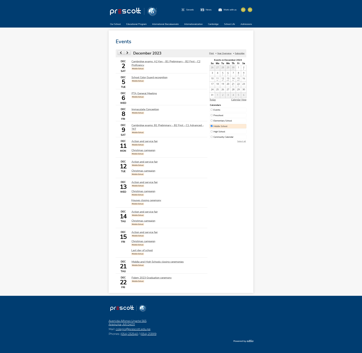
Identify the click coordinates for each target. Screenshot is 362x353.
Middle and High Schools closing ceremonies (158, 262)
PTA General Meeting (144, 93)
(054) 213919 (148, 334)
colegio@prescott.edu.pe (133, 329)
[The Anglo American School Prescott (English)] (133, 11)
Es (243, 9)
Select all (241, 141)
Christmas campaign (143, 150)
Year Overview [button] (224, 53)
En (250, 9)
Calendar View (238, 99)
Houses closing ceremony (146, 200)
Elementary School (222, 120)
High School (219, 131)
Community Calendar (223, 137)
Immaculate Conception (145, 109)
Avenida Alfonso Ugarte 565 (127, 322)
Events (216, 109)
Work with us (230, 9)
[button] (115, 25)
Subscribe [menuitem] (239, 53)
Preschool (218, 115)
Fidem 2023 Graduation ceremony (152, 278)
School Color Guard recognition (149, 77)
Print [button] (211, 53)
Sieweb (190, 9)
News (209, 9)
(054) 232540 (129, 334)
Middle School (220, 126)
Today (213, 99)
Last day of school (142, 250)
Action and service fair (145, 141)
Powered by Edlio (243, 341)
